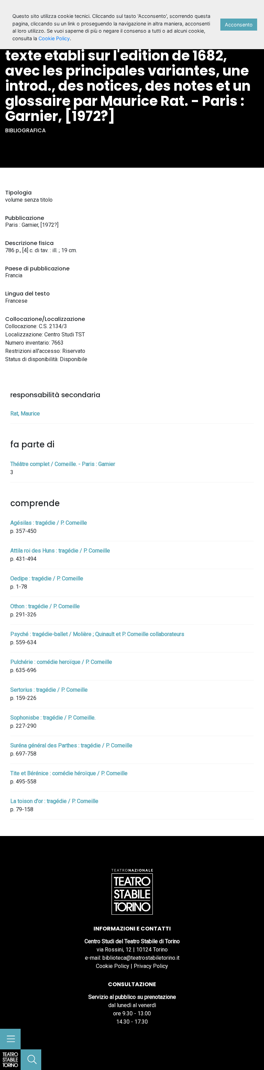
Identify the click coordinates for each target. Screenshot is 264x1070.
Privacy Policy (151, 966)
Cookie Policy (112, 966)
